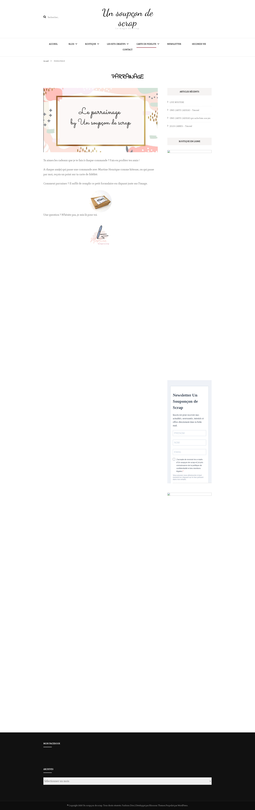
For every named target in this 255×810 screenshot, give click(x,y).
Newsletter (174, 44)
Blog (71, 44)
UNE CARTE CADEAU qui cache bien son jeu (190, 118)
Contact (128, 49)
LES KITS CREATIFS (116, 44)
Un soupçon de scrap (127, 17)
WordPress (183, 805)
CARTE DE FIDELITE (146, 44)
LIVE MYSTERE (177, 102)
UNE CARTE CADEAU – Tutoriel (184, 110)
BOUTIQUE (90, 44)
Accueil (53, 44)
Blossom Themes (157, 805)
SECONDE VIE (199, 44)
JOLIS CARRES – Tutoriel (181, 126)
